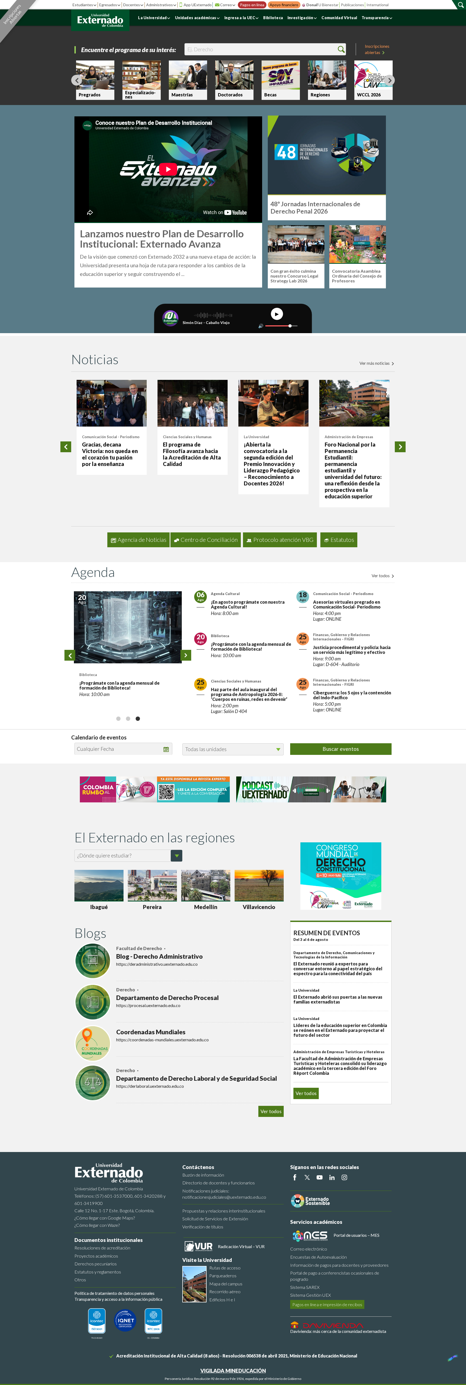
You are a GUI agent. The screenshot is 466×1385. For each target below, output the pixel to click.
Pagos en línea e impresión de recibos (327, 1304)
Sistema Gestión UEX (310, 1295)
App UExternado (198, 4)
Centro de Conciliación (209, 539)
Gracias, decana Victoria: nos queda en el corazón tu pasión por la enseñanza (110, 454)
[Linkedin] (332, 1177)
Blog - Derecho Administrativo (159, 956)
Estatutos (342, 539)
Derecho (126, 989)
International (377, 4)
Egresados (108, 4)
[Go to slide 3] (137, 718)
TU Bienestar (327, 4)
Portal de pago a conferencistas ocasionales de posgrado (334, 1276)
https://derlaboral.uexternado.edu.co (150, 1086)
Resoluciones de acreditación (102, 1247)
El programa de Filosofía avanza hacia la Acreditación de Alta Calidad (192, 454)
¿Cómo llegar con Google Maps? (104, 1217)
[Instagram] (344, 1177)
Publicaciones (352, 4)
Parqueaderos (223, 1275)
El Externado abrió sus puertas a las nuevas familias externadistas (337, 999)
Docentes (131, 4)
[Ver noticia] (112, 403)
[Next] (389, 80)
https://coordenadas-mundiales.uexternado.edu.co (162, 1039)
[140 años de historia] (452, 1356)
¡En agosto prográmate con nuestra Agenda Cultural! (248, 604)
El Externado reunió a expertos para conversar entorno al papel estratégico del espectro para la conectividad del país (337, 968)
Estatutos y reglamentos (97, 1271)
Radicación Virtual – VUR (241, 1246)
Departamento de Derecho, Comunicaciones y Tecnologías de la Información (334, 955)
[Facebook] (294, 1177)
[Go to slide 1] (118, 718)
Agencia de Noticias (142, 539)
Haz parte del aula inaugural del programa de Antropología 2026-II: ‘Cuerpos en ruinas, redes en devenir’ (249, 694)
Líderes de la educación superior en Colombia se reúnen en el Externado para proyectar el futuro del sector (340, 1030)
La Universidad (152, 17)
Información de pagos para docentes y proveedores (339, 1265)
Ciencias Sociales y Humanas (187, 437)
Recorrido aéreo (225, 1291)
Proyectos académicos (96, 1255)
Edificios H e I (222, 1299)
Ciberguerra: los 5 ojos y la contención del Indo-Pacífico (352, 695)
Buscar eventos (341, 749)
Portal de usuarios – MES (356, 1235)
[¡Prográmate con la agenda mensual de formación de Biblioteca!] (128, 627)
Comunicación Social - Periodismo (110, 437)
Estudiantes (83, 4)
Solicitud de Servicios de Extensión (215, 1218)
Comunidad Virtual (339, 17)
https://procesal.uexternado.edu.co (148, 1005)
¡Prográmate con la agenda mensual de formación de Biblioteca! (119, 685)
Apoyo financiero (284, 5)
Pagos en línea (252, 5)
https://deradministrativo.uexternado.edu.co (157, 964)
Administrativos (159, 4)
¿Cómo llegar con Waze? (97, 1225)
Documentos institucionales (108, 1240)
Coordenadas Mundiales (151, 1032)
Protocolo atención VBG (283, 539)
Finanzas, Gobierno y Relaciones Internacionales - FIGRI (341, 637)
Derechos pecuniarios (95, 1263)
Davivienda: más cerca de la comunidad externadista (338, 1331)
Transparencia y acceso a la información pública (118, 1299)
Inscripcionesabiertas (377, 49)
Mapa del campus (225, 1283)
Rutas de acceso (225, 1267)
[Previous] (76, 80)
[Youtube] (319, 1177)
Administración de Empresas (349, 437)
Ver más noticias (374, 363)
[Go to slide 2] (128, 718)
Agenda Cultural (225, 594)
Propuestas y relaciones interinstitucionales (223, 1210)
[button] (341, 49)
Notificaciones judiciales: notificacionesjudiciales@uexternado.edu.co (224, 1194)
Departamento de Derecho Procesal (167, 997)
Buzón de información (203, 1174)
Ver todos (381, 575)
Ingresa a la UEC (239, 17)
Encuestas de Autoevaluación (318, 1256)
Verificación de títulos (202, 1226)
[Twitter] (307, 1177)
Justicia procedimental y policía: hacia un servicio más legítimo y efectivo (351, 650)
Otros (80, 1279)
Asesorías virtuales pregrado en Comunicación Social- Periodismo (347, 604)
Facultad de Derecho (139, 948)
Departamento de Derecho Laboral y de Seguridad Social (196, 1078)
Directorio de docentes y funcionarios (218, 1182)
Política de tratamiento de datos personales (114, 1293)
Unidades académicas (195, 17)
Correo (226, 4)
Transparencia (375, 17)
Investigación (300, 17)
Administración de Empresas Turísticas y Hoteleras (339, 1052)
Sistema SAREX (305, 1287)
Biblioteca (273, 17)
